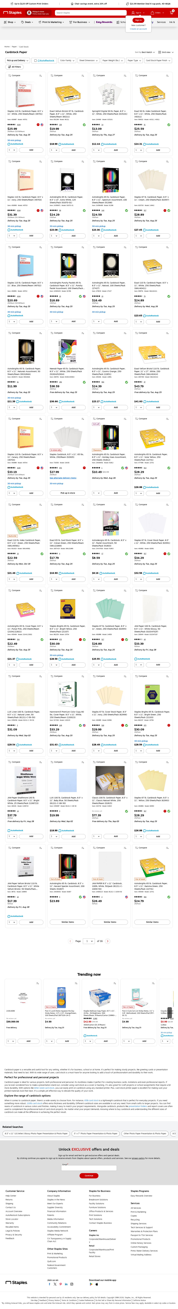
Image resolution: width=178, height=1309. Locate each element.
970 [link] (60, 468)
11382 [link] (95, 1018)
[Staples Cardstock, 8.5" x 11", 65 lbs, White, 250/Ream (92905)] (67, 437)
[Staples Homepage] (12, 13)
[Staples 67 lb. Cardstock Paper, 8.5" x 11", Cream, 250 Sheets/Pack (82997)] (152, 179)
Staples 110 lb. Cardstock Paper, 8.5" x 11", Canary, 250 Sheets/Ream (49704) (25, 457)
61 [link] (18, 382)
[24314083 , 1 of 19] (23, 998)
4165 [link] (18, 468)
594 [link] (103, 382)
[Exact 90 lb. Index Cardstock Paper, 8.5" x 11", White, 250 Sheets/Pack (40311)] (152, 94)
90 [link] (60, 210)
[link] (30, 4)
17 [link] (102, 554)
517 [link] (145, 210)
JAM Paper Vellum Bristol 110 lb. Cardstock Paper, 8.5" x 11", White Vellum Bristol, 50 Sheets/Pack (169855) (23, 886)
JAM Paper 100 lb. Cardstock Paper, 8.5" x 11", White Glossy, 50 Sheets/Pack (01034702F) (150, 629)
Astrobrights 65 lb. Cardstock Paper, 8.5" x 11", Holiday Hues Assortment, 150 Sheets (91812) (109, 457)
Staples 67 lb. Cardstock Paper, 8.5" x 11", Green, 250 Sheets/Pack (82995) (109, 627)
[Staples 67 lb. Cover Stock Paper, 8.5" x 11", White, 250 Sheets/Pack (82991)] (152, 523)
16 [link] (18, 897)
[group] (22, 1012)
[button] (124, 13)
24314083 (10, 1011)
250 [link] (60, 382)
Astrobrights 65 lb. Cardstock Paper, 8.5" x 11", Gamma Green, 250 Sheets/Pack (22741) (151, 886)
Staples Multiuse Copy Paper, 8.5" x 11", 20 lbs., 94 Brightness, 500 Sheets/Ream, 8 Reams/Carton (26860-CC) (99, 1013)
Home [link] (7, 46)
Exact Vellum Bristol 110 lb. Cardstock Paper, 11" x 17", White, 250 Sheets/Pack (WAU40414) (151, 371)
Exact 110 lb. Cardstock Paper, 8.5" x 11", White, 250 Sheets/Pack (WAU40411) (151, 286)
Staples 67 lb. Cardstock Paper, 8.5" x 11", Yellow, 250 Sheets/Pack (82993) (151, 799)
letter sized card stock (44, 1088)
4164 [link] (19, 125)
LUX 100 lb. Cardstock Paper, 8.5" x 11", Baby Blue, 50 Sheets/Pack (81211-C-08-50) (66, 800)
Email (65, 1165)
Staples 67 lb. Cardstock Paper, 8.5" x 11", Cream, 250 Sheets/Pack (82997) (151, 198)
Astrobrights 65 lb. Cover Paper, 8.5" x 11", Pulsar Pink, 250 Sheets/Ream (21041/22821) (25, 629)
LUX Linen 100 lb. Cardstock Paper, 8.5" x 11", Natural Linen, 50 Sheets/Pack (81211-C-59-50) (24, 715)
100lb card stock (34, 1103)
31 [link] (144, 125)
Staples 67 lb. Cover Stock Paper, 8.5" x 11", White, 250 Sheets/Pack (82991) (152, 542)
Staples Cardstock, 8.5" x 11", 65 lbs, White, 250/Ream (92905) (67, 456)
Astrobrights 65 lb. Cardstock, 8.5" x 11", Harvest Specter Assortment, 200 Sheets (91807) (67, 886)
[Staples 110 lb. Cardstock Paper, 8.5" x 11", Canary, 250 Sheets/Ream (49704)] (25, 437)
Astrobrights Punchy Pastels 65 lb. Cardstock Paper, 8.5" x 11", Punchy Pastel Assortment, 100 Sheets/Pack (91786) (66, 286)
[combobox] (91, 13)
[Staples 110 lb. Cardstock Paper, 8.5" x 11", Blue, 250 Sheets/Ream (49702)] (25, 265)
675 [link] (60, 639)
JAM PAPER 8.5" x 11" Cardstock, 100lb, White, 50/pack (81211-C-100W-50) (107, 886)
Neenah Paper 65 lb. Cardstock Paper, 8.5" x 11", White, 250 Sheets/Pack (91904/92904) (67, 371)
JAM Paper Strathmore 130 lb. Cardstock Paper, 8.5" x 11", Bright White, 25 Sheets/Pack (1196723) (23, 800)
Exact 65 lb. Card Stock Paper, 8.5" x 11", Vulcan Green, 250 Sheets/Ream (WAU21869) (67, 543)
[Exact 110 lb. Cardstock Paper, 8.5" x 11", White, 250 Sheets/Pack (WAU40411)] (152, 265)
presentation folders (138, 1106)
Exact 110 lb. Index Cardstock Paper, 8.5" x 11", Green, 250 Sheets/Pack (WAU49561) (24, 543)
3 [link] (59, 811)
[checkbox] (44, 61)
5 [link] (17, 725)
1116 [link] (172, 1018)
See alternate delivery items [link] (63, 478)
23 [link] (60, 296)
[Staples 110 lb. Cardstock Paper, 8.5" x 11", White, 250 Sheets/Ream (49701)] (25, 94)
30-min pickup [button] (14, 140)
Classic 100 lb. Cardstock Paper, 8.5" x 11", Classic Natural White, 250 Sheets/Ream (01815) (109, 800)
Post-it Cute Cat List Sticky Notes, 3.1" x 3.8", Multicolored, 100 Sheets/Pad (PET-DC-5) (138, 1013)
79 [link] (144, 296)
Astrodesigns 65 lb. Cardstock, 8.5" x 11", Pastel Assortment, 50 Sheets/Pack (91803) (109, 543)
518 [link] (103, 725)
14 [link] (102, 125)
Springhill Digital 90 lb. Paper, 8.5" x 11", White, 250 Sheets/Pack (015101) (109, 112)
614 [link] (145, 468)
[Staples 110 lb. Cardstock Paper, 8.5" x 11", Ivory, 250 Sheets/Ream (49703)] (25, 179)
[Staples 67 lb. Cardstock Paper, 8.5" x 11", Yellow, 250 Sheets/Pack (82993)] (152, 780)
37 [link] (144, 382)
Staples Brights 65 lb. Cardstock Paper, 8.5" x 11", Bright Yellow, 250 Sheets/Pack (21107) (67, 629)
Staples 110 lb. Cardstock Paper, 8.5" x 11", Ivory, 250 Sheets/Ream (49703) (25, 198)
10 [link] (18, 554)
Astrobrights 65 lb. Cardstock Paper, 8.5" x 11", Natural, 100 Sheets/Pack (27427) (108, 286)
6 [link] (59, 554)
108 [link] (60, 725)
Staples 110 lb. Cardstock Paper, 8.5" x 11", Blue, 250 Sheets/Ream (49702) (25, 284)
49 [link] (145, 639)
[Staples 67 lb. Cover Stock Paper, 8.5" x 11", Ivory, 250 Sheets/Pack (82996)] (110, 694)
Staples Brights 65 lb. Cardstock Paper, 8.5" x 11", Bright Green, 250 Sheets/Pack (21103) (152, 715)
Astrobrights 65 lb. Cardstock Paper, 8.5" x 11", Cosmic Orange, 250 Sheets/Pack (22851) (108, 371)
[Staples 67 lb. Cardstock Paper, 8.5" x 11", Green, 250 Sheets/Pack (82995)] (110, 608)
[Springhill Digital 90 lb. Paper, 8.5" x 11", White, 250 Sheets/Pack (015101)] (110, 94)
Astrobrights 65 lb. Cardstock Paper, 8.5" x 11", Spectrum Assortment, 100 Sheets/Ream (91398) (109, 200)
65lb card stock (91, 1100)
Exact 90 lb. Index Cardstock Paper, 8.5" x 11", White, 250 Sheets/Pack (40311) (150, 114)
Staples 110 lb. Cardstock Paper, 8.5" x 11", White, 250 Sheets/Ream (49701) (25, 112)
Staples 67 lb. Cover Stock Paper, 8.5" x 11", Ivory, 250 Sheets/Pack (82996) (109, 713)
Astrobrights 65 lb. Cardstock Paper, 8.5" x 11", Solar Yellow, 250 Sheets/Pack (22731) (151, 457)
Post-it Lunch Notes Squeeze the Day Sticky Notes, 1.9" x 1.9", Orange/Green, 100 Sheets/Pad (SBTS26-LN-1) (61, 1013)
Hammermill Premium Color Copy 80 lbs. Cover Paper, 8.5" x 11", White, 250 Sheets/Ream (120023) (67, 715)
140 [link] (103, 210)
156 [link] (60, 125)
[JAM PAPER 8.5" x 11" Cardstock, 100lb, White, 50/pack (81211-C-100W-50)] (110, 866)
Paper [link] (14, 46)
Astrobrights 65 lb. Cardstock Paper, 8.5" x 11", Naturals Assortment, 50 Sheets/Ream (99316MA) (24, 371)
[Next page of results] (107, 941)
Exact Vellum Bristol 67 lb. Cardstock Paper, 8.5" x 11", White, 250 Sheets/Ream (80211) (67, 114)
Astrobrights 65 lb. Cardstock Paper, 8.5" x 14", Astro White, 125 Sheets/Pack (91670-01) (66, 200)
